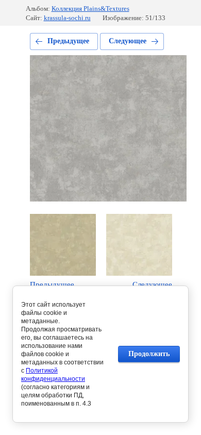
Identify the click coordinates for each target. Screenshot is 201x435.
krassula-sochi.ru (67, 18)
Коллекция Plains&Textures (90, 8)
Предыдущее (68, 41)
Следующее (127, 41)
